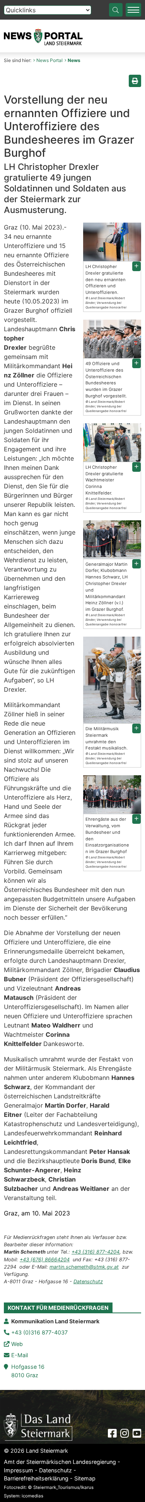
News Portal (49, 60)
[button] (136, 266)
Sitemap (85, 1478)
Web (17, 1344)
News (74, 60)
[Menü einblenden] (133, 10)
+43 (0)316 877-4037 (39, 1332)
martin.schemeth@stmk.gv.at (84, 1267)
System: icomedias (23, 1496)
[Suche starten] (116, 10)
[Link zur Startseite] (38, 1426)
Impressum (18, 1470)
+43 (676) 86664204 (45, 1259)
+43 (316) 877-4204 (95, 1252)
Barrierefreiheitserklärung (36, 1478)
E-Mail (19, 1355)
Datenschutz (88, 1281)
